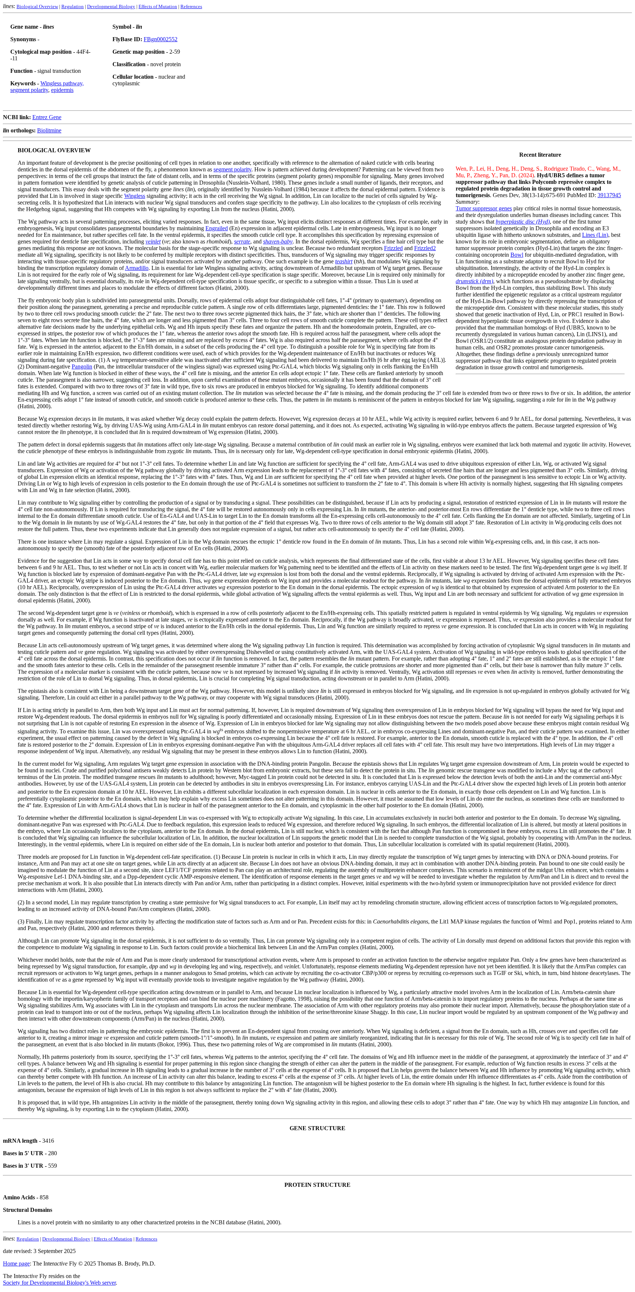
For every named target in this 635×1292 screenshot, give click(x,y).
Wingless (134, 196)
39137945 (609, 195)
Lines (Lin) (595, 235)
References (191, 6)
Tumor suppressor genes (484, 208)
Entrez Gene (46, 117)
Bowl (516, 255)
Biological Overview (37, 6)
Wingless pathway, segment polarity (47, 86)
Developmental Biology (111, 6)
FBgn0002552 (160, 39)
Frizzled (393, 248)
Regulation (72, 6)
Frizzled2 (425, 248)
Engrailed (216, 228)
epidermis (62, 90)
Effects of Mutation (158, 6)
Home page (16, 1263)
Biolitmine (49, 130)
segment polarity (232, 169)
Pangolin (82, 366)
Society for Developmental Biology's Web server (59, 1282)
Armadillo (136, 268)
